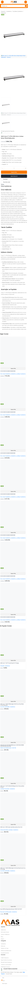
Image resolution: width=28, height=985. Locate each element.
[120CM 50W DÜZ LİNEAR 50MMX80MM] (13, 472)
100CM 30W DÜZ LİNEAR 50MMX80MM (7, 371)
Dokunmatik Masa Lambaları (6, 829)
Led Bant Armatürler (4, 788)
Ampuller (2, 665)
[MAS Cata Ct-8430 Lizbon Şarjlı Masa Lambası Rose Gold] (13, 805)
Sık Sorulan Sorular (5, 932)
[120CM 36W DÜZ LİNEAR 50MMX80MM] (13, 431)
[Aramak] (26, 6)
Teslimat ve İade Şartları (6, 964)
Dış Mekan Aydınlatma (17, 11)
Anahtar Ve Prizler (4, 948)
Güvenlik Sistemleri (5, 952)
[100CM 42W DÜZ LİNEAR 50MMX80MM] (13, 390)
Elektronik (3, 946)
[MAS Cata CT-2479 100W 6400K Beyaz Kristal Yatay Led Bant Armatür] (13, 764)
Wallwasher (3, 13)
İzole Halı (14, 747)
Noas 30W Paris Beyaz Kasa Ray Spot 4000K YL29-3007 (11, 909)
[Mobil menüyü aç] (2, 2)
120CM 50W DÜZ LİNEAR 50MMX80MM (7, 494)
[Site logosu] (14, 2)
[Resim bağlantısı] (10, 922)
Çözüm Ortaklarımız (5, 934)
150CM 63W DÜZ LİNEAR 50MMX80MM (7, 576)
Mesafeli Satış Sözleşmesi (6, 962)
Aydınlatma (8, 11)
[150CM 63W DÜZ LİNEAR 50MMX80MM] (13, 554)
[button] (13, 368)
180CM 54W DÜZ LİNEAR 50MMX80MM (7, 617)
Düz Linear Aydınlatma (5, 373)
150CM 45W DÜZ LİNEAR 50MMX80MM (7, 535)
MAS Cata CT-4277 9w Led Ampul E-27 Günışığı (9, 663)
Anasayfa (3, 11)
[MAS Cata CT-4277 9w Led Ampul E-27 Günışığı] (13, 641)
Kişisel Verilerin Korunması (6, 960)
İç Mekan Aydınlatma (21, 373)
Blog (2, 936)
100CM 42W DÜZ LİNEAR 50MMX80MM (7, 412)
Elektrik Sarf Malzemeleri (5, 747)
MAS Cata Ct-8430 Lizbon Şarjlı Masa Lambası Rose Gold (11, 827)
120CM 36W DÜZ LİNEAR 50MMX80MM (7, 453)
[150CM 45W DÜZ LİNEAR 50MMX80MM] (13, 513)
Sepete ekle (14, 172)
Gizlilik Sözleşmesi (5, 957)
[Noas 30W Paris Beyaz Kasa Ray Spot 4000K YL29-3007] (13, 887)
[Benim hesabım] (26, 2)
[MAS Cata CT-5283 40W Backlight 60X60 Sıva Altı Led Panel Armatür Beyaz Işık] (13, 682)
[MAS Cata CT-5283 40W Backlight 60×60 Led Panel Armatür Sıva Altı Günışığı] (13, 846)
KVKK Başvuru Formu (5, 966)
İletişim (2, 938)
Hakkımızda (3, 929)
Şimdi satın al (14, 176)
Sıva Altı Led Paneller (5, 706)
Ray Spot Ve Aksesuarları (5, 911)
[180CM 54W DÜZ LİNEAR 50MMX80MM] (13, 595)
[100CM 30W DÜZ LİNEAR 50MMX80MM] (13, 349)
